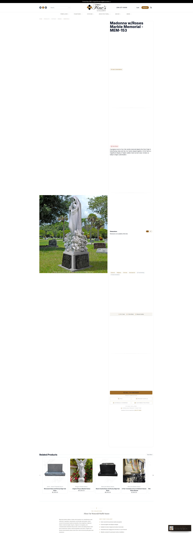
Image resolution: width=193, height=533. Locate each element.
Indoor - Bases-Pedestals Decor (55, 486)
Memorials (66, 18)
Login (137, 7)
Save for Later (132, 406)
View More (149, 454)
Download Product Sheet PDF (132, 408)
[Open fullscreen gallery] (73, 234)
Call (121, 398)
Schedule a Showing (121, 402)
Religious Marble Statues (81, 486)
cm (150, 231)
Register (145, 7)
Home (40, 18)
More (128, 14)
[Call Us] (43, 7)
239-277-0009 (138, 410)
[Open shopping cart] (150, 7)
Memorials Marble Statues (107, 486)
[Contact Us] (40, 7)
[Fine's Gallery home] (96, 7)
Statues (53, 18)
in (147, 231)
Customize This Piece (142, 402)
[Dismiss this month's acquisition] (190, 526)
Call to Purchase (132, 392)
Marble (60, 18)
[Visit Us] (46, 7)
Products (46, 18)
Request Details (143, 398)
